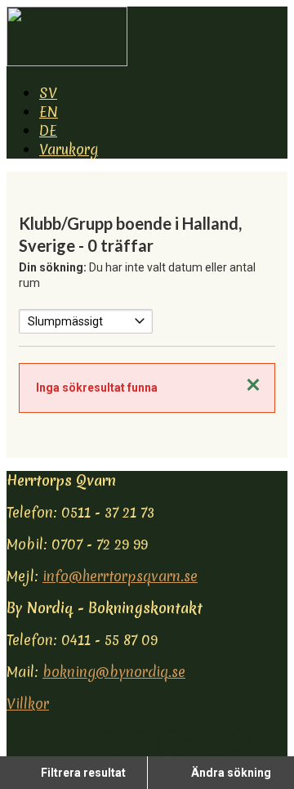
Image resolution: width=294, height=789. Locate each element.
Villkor (28, 703)
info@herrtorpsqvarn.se (120, 576)
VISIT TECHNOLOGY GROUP (111, 735)
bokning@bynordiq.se (113, 671)
